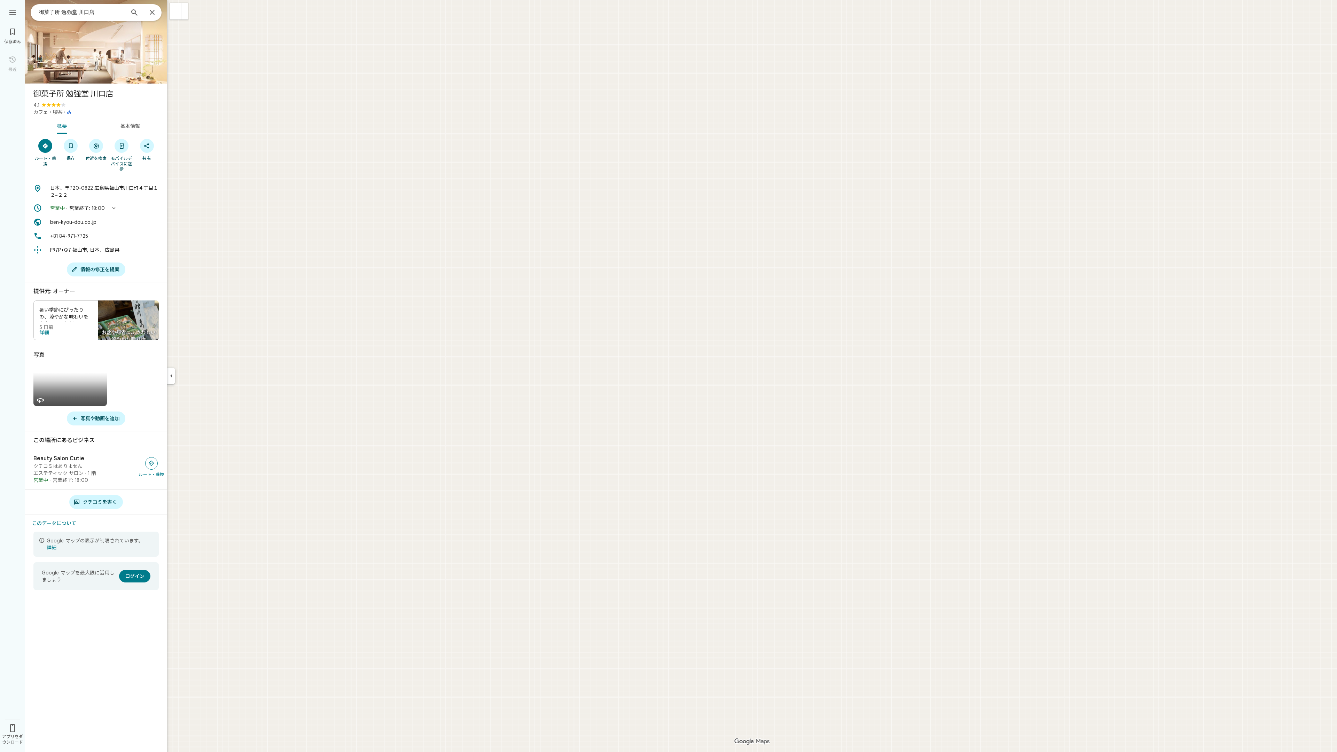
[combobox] (82, 12)
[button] (175, 11)
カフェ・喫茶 (48, 112)
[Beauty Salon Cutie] (96, 469)
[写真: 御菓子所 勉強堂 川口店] (96, 42)
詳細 (44, 332)
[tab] (60, 125)
